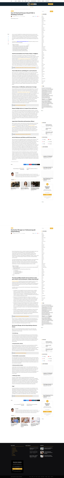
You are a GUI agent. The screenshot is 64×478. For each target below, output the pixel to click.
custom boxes (44, 93)
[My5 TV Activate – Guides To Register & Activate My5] (43, 133)
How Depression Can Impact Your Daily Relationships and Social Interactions (35, 189)
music (42, 104)
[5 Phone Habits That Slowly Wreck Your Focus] (15, 184)
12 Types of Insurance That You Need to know (49, 125)
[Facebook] (8, 36)
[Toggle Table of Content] (28, 44)
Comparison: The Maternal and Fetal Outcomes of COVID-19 (47, 156)
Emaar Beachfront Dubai (47, 96)
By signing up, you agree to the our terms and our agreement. (47, 197)
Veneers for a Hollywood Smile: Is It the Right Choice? (25, 188)
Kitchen (43, 103)
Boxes (48, 89)
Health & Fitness (43, 46)
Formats (46, 99)
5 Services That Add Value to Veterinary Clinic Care (48, 448)
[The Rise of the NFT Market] (43, 129)
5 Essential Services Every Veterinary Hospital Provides (48, 456)
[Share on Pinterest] (37, 16)
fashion (49, 97)
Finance (42, 33)
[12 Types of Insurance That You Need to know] (43, 125)
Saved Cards (13, 455)
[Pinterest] (8, 42)
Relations (43, 65)
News (42, 59)
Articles (43, 89)
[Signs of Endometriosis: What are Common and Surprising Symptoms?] (47, 173)
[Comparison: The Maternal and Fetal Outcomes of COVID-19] (47, 151)
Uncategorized (43, 78)
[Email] (8, 44)
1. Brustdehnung (16, 270)
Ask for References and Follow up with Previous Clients (20, 50)
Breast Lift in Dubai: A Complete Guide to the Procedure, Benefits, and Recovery (24, 425)
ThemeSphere (20, 476)
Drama (42, 26)
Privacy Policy (48, 197)
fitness (43, 99)
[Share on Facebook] (35, 16)
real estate (47, 104)
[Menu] (11, 1)
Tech (42, 72)
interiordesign (49, 102)
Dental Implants (43, 95)
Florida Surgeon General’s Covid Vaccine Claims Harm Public (48, 167)
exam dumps (43, 97)
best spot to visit (45, 89)
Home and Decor (42, 476)
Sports (42, 70)
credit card (50, 90)
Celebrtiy (43, 19)
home (46, 317)
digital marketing (50, 95)
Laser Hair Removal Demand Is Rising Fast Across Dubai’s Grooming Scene (35, 424)
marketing (51, 103)
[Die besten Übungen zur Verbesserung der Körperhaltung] (25, 242)
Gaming (42, 39)
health (50, 99)
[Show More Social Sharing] (39, 16)
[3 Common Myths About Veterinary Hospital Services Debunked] (42, 452)
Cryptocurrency (43, 24)
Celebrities (43, 18)
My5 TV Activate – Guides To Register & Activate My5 (49, 133)
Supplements (43, 71)
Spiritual (43, 69)
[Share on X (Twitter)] (36, 16)
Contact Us (52, 476)
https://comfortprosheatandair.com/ (22, 41)
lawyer (45, 103)
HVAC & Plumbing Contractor (14, 161)
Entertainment (43, 30)
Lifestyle (43, 52)
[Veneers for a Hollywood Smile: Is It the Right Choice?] (25, 184)
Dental (48, 94)
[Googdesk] (32, 4)
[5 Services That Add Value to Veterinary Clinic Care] (42, 448)
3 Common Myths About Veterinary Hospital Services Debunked (48, 452)
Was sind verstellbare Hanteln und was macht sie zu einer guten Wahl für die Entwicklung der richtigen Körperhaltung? (25, 267)
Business (43, 17)
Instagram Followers (44, 102)
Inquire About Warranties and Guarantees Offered (20, 49)
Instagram (48, 317)
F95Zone (46, 97)
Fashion (43, 31)
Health (42, 43)
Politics (42, 63)
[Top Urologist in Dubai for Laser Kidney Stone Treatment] (15, 420)
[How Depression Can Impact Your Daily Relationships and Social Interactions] (35, 184)
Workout (43, 82)
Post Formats (43, 64)
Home (30, 476)
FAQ (12, 453)
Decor (42, 25)
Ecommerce (43, 244)
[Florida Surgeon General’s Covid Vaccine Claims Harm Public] (47, 162)
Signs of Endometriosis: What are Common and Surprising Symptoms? (48, 179)
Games (42, 38)
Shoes (42, 283)
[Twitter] (8, 38)
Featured (43, 32)
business (51, 89)
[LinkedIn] (8, 40)
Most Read (43, 57)
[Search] (52, 1)
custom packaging (44, 94)
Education (43, 96)
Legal (42, 51)
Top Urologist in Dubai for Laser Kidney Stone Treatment (14, 424)
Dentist (47, 95)
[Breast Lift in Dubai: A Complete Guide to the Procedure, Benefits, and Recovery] (25, 420)
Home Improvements (44, 50)
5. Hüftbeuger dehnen (16, 273)
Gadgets (43, 37)
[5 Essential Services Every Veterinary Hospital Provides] (42, 456)
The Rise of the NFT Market (48, 129)
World (42, 83)
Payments (13, 452)
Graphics (43, 257)
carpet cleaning (44, 90)
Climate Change (43, 20)
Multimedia (43, 58)
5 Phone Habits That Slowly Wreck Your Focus (15, 188)
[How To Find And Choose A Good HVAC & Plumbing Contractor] (25, 25)
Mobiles (42, 56)
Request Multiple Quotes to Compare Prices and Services (20, 48)
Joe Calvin (14, 16)
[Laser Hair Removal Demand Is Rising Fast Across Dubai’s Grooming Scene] (35, 420)
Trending (43, 76)
